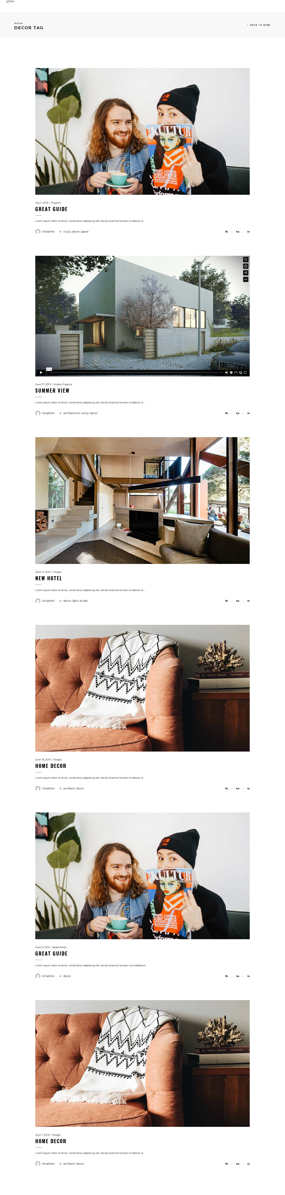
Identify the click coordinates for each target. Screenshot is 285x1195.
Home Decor (50, 765)
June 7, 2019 (42, 1134)
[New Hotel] (142, 500)
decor (76, 231)
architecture (71, 413)
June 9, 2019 (42, 947)
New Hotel (48, 578)
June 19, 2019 (43, 759)
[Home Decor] (142, 688)
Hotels (57, 384)
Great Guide (51, 209)
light (75, 600)
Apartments (59, 947)
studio (83, 600)
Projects (56, 202)
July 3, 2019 (41, 202)
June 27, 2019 (43, 384)
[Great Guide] (142, 131)
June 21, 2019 (42, 572)
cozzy (67, 231)
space (85, 231)
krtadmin (48, 231)
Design (57, 572)
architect (69, 788)
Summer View (52, 390)
